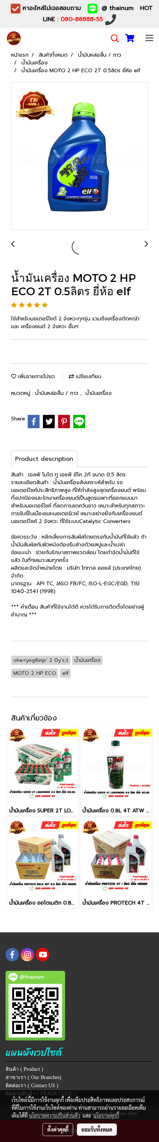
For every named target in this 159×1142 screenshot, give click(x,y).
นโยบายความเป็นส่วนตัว (54, 1115)
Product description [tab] (44, 459)
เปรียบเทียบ (87, 376)
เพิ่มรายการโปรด (35, 376)
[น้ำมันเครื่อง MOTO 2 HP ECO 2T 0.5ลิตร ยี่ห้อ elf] (79, 156)
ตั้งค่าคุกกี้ (57, 1129)
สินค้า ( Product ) (24, 1069)
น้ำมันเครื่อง (98, 393)
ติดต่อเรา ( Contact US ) (32, 1085)
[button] (112, 38)
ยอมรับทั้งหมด (96, 1129)
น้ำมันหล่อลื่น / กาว (57, 393)
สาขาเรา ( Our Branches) (33, 1077)
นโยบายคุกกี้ (106, 1115)
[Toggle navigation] (149, 38)
